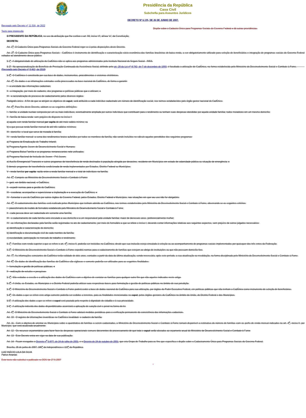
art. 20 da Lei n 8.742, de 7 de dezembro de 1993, (140, 66)
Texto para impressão (12, 31)
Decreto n (41, 341)
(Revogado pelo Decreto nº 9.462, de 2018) (23, 69)
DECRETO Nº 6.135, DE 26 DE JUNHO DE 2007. (153, 20)
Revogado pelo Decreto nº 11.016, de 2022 (23, 25)
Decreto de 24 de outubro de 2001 (101, 341)
